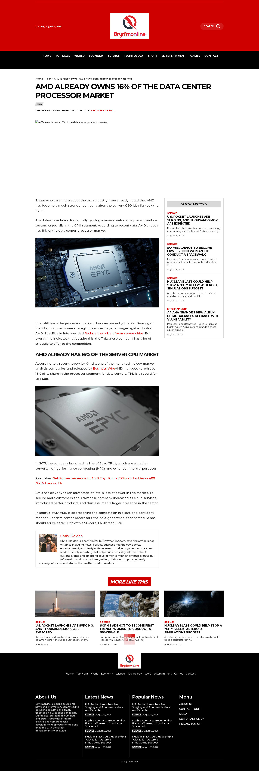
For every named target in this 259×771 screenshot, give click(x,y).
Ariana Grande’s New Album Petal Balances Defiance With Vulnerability (193, 316)
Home (39, 78)
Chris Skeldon (101, 110)
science (172, 213)
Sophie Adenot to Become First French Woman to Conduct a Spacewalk (189, 251)
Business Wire (104, 368)
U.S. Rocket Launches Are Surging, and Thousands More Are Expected (193, 220)
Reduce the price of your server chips (114, 333)
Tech (48, 78)
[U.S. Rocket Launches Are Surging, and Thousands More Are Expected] (65, 604)
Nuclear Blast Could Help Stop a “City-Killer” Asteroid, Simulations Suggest (192, 285)
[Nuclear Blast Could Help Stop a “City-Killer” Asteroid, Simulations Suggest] (194, 604)
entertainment (177, 309)
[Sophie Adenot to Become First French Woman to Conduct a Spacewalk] (129, 604)
